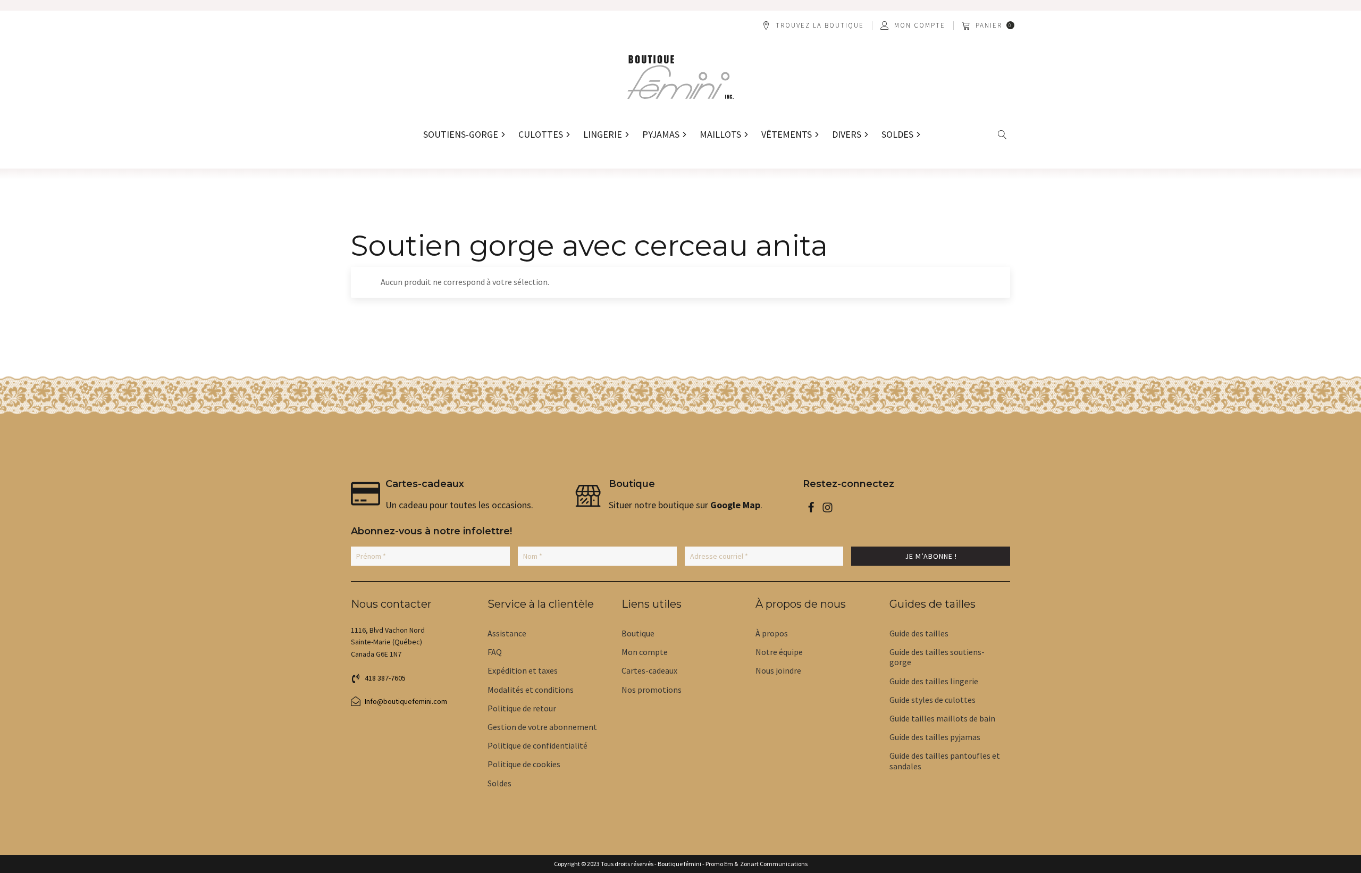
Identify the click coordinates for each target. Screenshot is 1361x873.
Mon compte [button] (919, 25)
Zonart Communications (773, 864)
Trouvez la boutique (820, 25)
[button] (989, 25)
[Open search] (1002, 135)
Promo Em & (721, 864)
